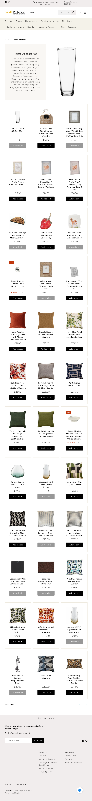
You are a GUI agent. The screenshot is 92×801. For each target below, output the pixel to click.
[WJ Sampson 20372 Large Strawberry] (46, 221)
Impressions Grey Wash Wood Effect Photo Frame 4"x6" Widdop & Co (74, 132)
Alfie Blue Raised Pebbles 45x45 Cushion (74, 581)
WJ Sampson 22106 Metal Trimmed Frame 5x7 (46, 285)
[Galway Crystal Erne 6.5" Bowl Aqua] (17, 470)
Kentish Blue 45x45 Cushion (74, 384)
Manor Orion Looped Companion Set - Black (17, 679)
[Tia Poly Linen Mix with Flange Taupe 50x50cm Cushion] (46, 371)
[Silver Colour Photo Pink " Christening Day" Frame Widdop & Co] (74, 167)
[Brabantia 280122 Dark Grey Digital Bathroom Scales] (17, 567)
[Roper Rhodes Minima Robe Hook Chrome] (17, 269)
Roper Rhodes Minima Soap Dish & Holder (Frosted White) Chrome (74, 435)
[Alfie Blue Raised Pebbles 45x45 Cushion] (74, 567)
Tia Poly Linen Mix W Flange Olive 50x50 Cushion (46, 433)
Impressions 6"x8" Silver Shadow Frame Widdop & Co (74, 285)
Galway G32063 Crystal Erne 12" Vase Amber (74, 629)
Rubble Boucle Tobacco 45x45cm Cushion (46, 334)
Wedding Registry (47, 759)
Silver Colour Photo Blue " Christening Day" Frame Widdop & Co (46, 184)
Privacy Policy (71, 756)
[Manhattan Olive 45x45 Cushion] (74, 470)
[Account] (80, 12)
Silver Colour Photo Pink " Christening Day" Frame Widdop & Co (74, 184)
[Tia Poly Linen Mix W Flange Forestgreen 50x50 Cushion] (17, 419)
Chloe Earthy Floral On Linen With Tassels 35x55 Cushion (74, 679)
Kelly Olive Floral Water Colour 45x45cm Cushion (74, 334)
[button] (80, 790)
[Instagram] (9, 2)
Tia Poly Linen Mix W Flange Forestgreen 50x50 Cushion (18, 435)
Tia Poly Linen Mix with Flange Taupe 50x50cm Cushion (45, 385)
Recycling (69, 752)
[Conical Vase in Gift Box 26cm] (17, 116)
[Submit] (73, 12)
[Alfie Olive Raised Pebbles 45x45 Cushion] (17, 615)
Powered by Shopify (12, 793)
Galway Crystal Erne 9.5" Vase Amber (46, 484)
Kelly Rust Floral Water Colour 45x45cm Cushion (18, 385)
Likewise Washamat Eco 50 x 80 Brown (46, 581)
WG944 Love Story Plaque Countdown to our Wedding (46, 132)
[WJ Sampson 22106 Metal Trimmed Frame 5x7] (46, 269)
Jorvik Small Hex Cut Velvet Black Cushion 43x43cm (18, 533)
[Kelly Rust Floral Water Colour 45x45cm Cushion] (17, 371)
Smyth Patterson (25, 791)
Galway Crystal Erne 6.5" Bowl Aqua (17, 484)
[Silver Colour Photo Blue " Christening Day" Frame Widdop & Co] (46, 167)
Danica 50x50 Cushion (46, 676)
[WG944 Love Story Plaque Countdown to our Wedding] (46, 116)
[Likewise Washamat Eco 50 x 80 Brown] (46, 567)
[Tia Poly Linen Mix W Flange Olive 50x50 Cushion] (46, 419)
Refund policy (45, 772)
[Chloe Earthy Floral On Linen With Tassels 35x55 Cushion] (74, 663)
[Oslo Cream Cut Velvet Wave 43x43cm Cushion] (74, 518)
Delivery (68, 759)
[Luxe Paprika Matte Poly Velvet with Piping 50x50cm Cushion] (17, 320)
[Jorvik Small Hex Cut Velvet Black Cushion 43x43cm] (17, 518)
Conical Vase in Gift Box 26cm (17, 130)
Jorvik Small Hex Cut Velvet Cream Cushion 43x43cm (46, 533)
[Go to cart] (85, 12)
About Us (43, 752)
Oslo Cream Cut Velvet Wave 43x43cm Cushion (74, 533)
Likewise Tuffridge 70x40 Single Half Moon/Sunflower (17, 235)
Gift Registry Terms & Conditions (48, 764)
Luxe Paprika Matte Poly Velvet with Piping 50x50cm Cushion (18, 336)
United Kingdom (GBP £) (71, 3)
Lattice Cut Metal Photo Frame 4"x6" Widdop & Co (17, 182)
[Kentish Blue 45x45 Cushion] (74, 371)
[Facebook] (6, 2)
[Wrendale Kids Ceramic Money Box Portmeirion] (74, 221)
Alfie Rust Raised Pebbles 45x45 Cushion (46, 629)
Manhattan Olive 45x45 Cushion (74, 483)
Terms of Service (46, 768)
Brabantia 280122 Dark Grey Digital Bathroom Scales (17, 581)
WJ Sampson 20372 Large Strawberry (46, 235)
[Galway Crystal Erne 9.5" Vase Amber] (46, 470)
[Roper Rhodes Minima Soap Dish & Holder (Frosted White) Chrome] (74, 419)
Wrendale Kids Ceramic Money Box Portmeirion (74, 235)
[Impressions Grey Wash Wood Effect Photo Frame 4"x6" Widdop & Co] (74, 116)
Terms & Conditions (73, 763)
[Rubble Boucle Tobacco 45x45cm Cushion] (46, 320)
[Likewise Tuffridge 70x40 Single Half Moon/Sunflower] (17, 221)
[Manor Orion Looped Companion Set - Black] (17, 663)
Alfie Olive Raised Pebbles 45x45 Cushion (17, 629)
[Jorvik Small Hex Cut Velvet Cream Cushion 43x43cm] (46, 518)
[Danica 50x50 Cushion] (46, 663)
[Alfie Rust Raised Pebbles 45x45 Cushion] (46, 615)
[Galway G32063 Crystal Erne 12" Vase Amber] (74, 615)
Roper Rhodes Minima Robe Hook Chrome (17, 283)
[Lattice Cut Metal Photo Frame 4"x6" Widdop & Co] (17, 167)
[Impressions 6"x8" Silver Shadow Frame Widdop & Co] (74, 269)
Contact (42, 756)
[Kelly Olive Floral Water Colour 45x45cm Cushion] (74, 320)
